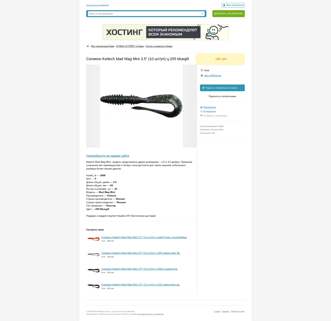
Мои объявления (235, 5)
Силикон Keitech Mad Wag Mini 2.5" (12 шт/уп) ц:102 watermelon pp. (140, 284)
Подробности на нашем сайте (107, 156)
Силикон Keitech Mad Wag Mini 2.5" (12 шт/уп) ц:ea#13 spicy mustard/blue (144, 237)
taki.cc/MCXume (212, 75)
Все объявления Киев (102, 46)
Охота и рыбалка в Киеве (159, 46)
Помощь (225, 311)
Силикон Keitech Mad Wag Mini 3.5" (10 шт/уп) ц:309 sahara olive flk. (140, 253)
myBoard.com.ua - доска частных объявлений (116, 311)
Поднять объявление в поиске (221, 88)
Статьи (217, 311)
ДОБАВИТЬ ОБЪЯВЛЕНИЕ (228, 13)
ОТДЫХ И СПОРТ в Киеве (130, 46)
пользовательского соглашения (150, 314)
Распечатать (209, 107)
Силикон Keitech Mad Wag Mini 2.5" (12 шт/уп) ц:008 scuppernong (139, 268)
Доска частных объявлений (97, 5)
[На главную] (87, 46)
